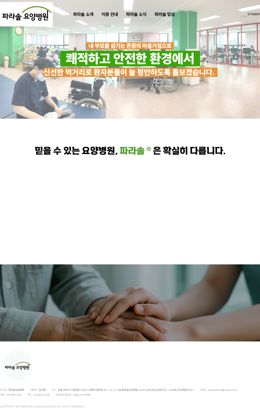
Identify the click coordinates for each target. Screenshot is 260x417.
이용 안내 (110, 14)
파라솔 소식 (136, 14)
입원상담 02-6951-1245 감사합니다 (220, 320)
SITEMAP (254, 14)
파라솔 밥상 (165, 14)
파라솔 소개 (83, 14)
